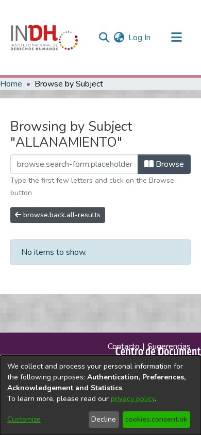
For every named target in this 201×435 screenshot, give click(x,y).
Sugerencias (169, 346)
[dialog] (100, 395)
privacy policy (133, 399)
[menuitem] (118, 37)
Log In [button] (140, 37)
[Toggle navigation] (176, 37)
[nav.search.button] (103, 37)
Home (11, 84)
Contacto (124, 346)
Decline (103, 419)
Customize (24, 419)
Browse (169, 164)
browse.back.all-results (60, 215)
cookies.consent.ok (156, 419)
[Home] (44, 37)
